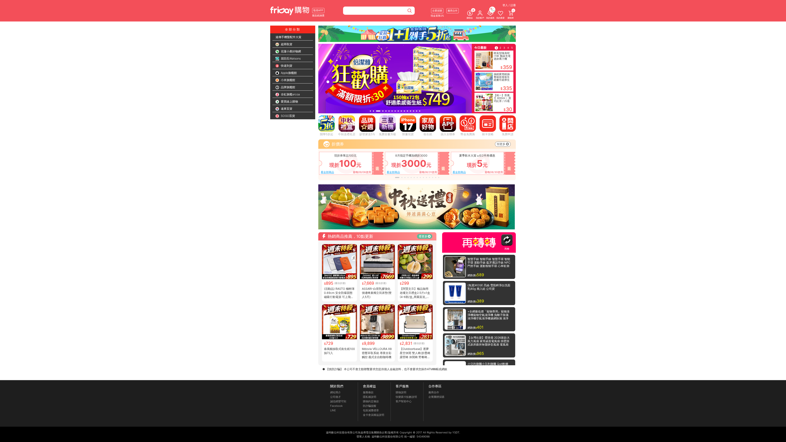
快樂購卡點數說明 (406, 396)
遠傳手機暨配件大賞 (288, 37)
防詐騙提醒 (369, 405)
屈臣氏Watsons (290, 58)
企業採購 (437, 10)
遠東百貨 (286, 108)
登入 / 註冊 (509, 5)
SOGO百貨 (287, 115)
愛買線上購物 (289, 101)
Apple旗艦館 (288, 72)
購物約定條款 (371, 401)
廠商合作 (433, 392)
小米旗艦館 (287, 80)
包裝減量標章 (371, 410)
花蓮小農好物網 (290, 51)
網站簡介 (335, 392)
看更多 (423, 236)
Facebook (336, 405)
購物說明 (401, 392)
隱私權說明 (369, 396)
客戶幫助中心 (404, 401)
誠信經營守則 (338, 401)
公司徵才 (335, 396)
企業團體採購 (436, 396)
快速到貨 (286, 65)
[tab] (370, 111)
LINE (333, 410)
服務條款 (368, 392)
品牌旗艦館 (287, 87)
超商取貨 (286, 44)
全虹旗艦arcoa (290, 94)
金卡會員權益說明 (373, 414)
